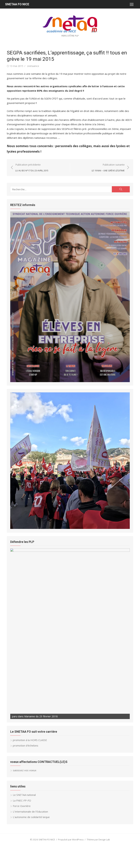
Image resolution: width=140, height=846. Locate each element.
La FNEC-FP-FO (22, 800)
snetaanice (33, 66)
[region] (70, 296)
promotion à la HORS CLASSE (30, 740)
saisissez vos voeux (24, 770)
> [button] (125, 460)
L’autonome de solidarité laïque (31, 817)
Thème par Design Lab (98, 839)
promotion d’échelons (25, 745)
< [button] (14, 460)
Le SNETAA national (24, 795)
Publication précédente (31, 167)
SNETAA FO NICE (17, 4)
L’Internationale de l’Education (30, 811)
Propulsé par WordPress (71, 839)
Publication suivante (108, 167)
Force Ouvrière (22, 806)
